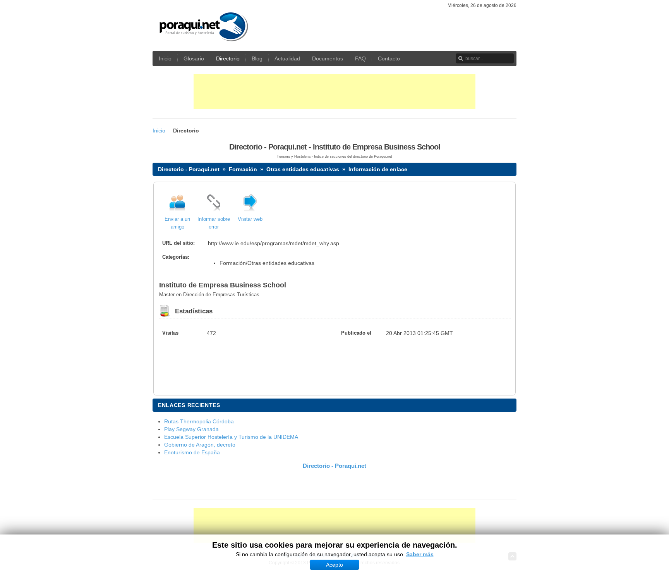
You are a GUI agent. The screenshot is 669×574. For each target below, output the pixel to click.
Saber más (420, 554)
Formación (243, 169)
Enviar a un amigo (177, 223)
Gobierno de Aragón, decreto (199, 445)
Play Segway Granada (191, 429)
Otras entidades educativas (302, 169)
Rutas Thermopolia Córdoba (199, 421)
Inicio (159, 130)
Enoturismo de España (192, 452)
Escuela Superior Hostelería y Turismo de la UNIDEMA (231, 437)
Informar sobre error (213, 223)
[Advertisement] (334, 91)
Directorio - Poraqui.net (189, 169)
